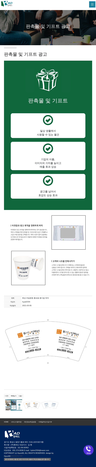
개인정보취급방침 (30, 422)
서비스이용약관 (16, 422)
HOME (6, 422)
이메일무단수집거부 (45, 422)
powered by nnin (16, 456)
